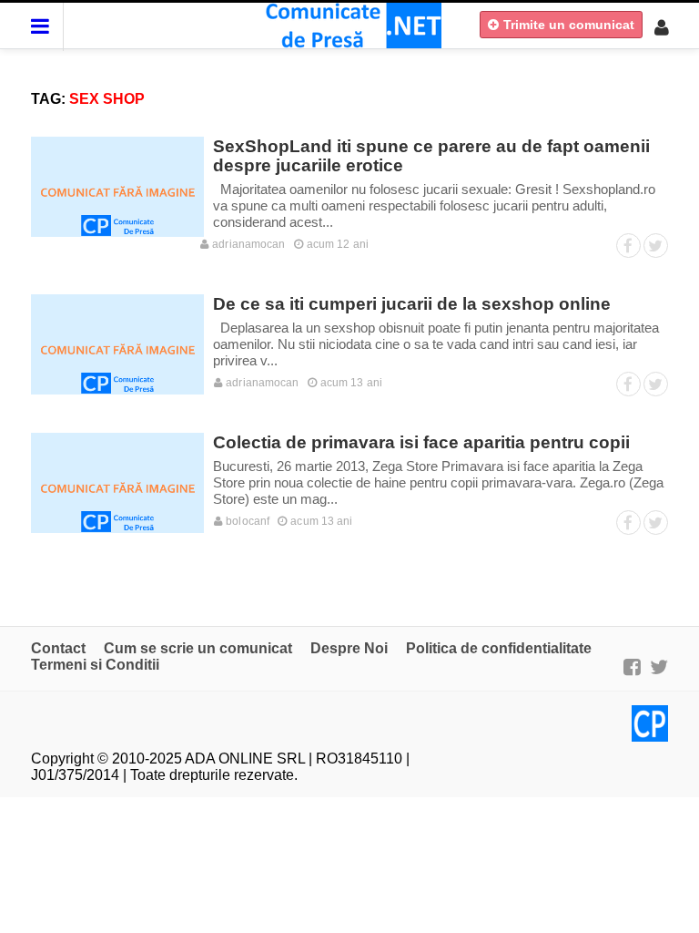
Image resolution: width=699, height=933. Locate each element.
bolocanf (246, 521)
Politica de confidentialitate (499, 648)
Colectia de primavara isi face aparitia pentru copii (421, 442)
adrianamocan (247, 244)
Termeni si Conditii (95, 664)
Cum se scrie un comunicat (198, 648)
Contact (58, 648)
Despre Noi (349, 648)
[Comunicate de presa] (349, 24)
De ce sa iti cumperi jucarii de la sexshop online (412, 303)
